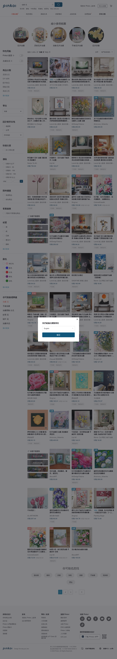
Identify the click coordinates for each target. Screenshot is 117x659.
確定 (58, 334)
